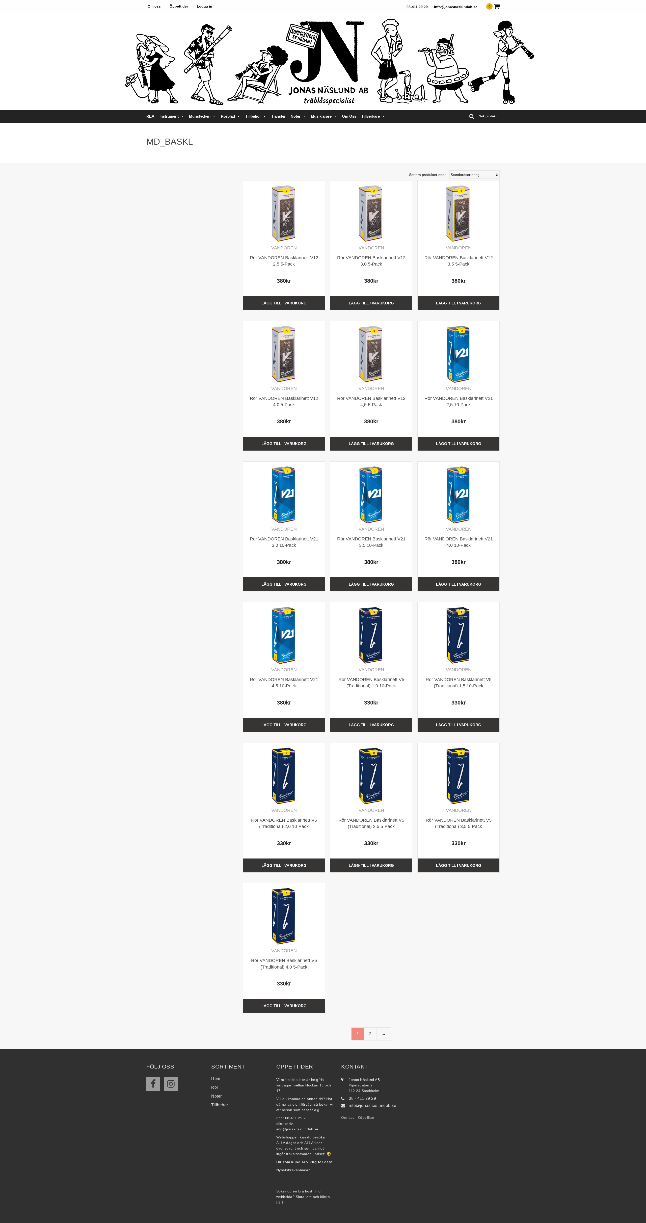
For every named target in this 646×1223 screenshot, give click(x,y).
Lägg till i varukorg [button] (284, 303)
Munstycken (199, 116)
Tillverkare (370, 116)
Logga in (204, 6)
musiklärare (321, 116)
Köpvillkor (366, 1117)
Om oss (154, 6)
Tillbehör (253, 116)
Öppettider (179, 6)
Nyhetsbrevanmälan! (294, 1170)
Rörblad (228, 116)
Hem (215, 1078)
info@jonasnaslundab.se (455, 7)
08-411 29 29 (417, 7)
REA (150, 116)
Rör (214, 1087)
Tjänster (278, 116)
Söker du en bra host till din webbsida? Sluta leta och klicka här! (303, 1196)
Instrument (169, 116)
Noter (296, 116)
